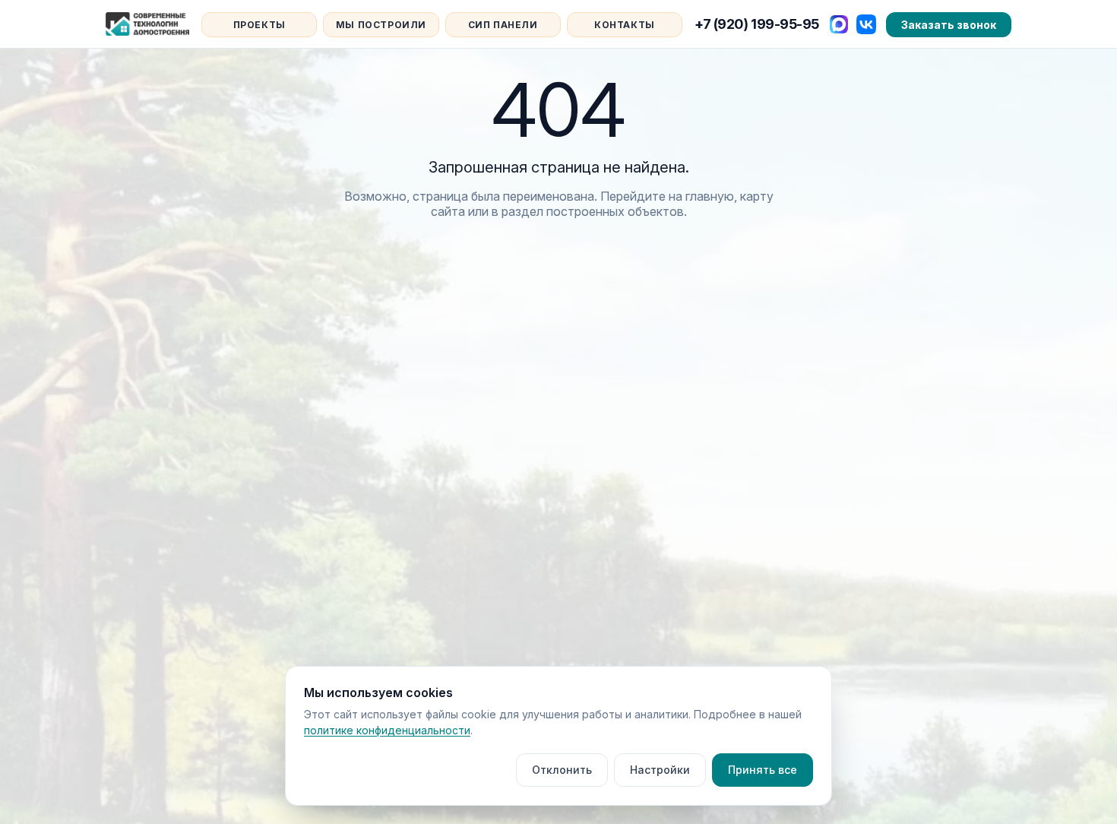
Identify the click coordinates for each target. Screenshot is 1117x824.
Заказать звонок (948, 24)
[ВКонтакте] (866, 24)
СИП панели (503, 24)
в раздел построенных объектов (588, 211)
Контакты (624, 24)
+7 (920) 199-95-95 (757, 24)
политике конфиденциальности (387, 730)
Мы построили (381, 24)
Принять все (762, 769)
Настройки (660, 769)
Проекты (259, 24)
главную (709, 196)
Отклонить (562, 769)
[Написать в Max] (839, 24)
